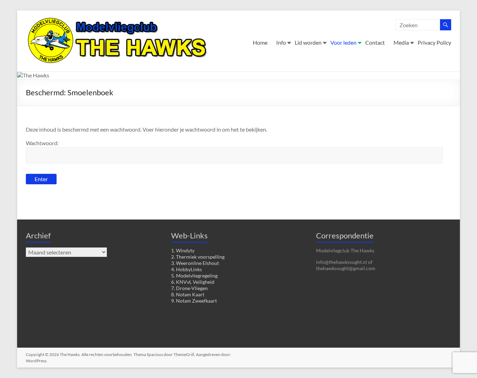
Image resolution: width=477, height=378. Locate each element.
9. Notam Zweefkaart (194, 301)
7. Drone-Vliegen (189, 288)
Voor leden (343, 42)
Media (401, 42)
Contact (375, 42)
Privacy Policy (434, 42)
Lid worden (308, 42)
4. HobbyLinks (186, 269)
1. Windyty (183, 250)
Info (281, 42)
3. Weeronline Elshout (195, 263)
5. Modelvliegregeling (194, 276)
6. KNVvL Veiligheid (192, 282)
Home (260, 42)
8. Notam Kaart (187, 294)
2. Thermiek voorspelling (198, 257)
